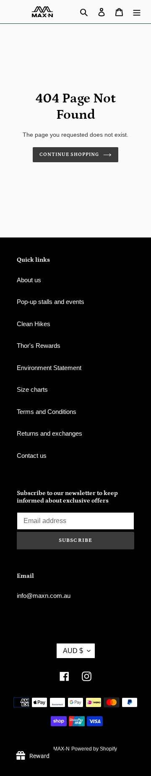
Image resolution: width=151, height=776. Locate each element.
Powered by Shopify (94, 749)
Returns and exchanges (49, 433)
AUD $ (73, 650)
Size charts (32, 389)
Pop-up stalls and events (50, 301)
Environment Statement (49, 367)
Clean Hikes (33, 323)
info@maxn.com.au (43, 595)
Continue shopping (69, 154)
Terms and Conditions (46, 411)
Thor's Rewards (38, 345)
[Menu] (137, 12)
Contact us (32, 455)
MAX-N (61, 749)
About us (29, 279)
